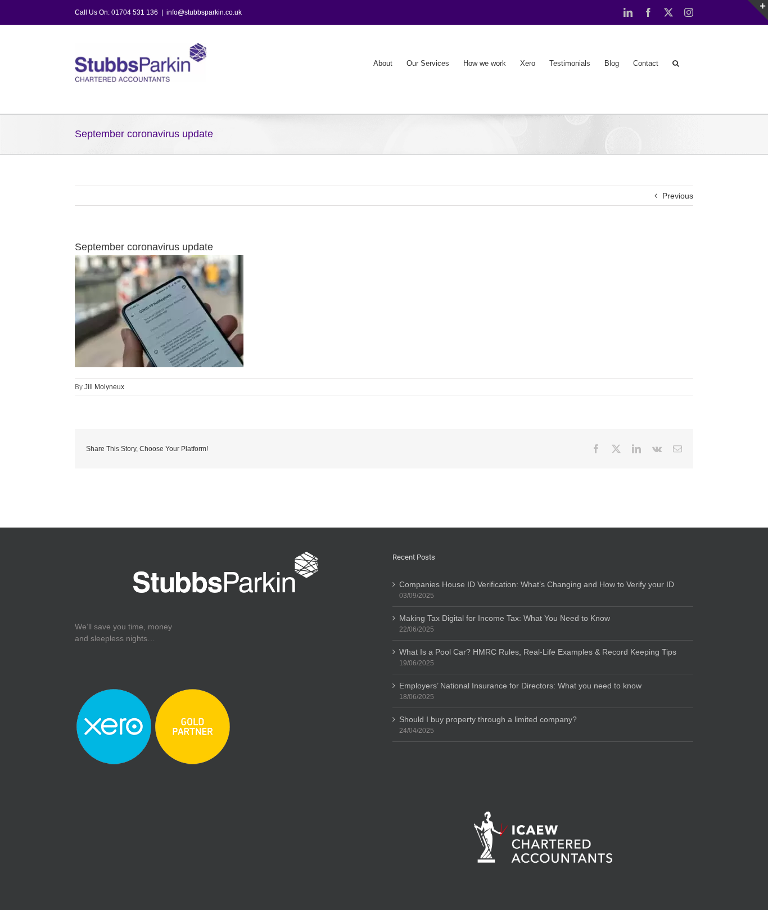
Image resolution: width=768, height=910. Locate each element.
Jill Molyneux (104, 387)
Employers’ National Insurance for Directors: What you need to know (520, 685)
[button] (675, 62)
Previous (677, 195)
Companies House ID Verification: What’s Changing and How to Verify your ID (536, 584)
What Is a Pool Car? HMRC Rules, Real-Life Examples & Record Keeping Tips (537, 651)
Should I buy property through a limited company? (488, 719)
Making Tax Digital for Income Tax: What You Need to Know (504, 618)
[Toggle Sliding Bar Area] (758, 10)
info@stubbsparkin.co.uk (204, 12)
